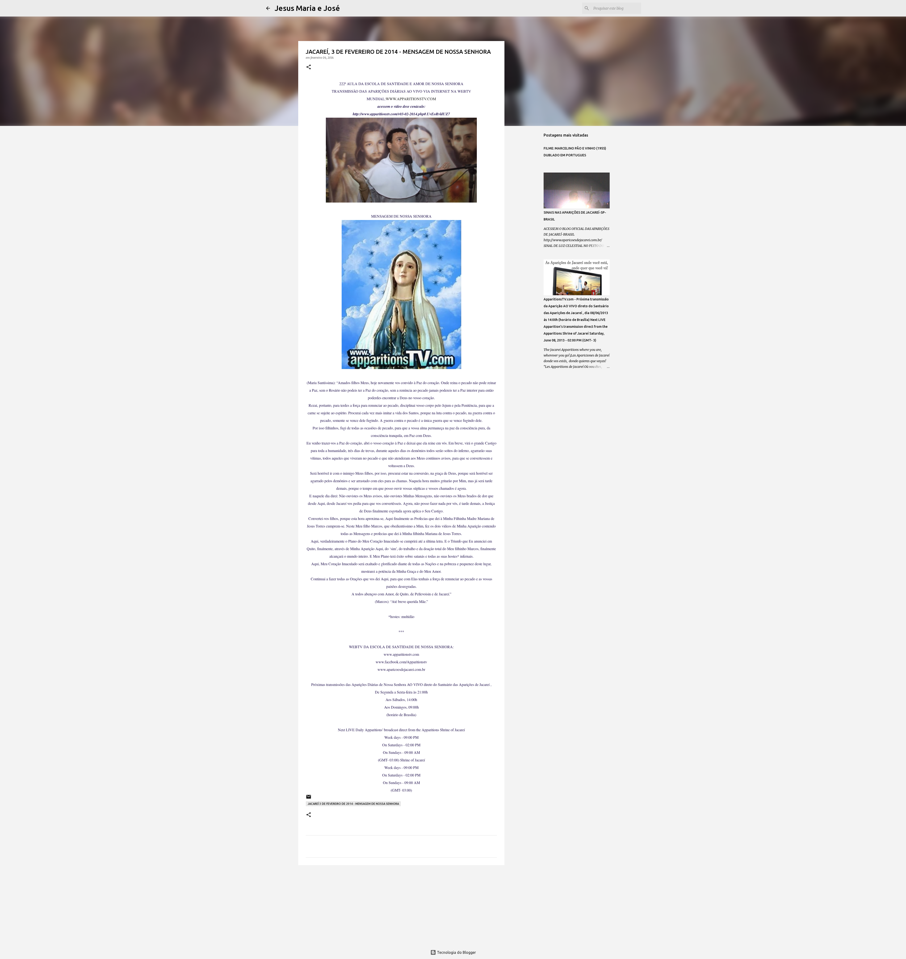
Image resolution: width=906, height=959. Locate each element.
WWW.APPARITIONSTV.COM (411, 98)
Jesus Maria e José (307, 8)
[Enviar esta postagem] (308, 798)
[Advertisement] (401, 905)
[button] (308, 67)
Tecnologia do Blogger (456, 952)
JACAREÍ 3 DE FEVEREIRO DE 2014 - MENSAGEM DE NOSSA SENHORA (353, 803)
